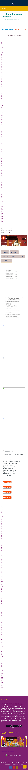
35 (1, 97)
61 (1, 141)
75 (1, 165)
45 (1, 114)
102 (2, 211)
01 (1, 38)
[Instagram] (17, 767)
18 (1, 68)
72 (1, 160)
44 (2, 112)
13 (1, 59)
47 (1, 117)
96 (2, 201)
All (1, 223)
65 (1, 148)
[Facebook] (10, 767)
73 (1, 162)
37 (1, 100)
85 (1, 182)
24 (2, 78)
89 (2, 189)
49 (2, 121)
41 (1, 107)
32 (1, 91)
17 (1, 66)
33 (1, 93)
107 (2, 220)
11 (1, 56)
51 (1, 124)
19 (1, 69)
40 (2, 105)
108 (2, 221)
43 (2, 110)
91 (1, 192)
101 (2, 210)
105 (2, 216)
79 (1, 172)
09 (2, 52)
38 (1, 102)
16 (1, 64)
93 (2, 196)
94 (2, 198)
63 (1, 144)
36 (1, 98)
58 (1, 136)
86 (1, 184)
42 (2, 109)
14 (1, 61)
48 (2, 119)
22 (1, 74)
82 (1, 177)
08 (2, 50)
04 (2, 44)
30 (2, 88)
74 (1, 163)
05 (1, 45)
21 (1, 73)
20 (2, 71)
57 (1, 134)
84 (2, 180)
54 (1, 129)
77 (1, 168)
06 (2, 47)
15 (1, 62)
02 (2, 40)
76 (1, 167)
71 (1, 158)
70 (1, 156)
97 (1, 203)
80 (2, 174)
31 (1, 90)
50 (1, 122)
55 (1, 131)
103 (2, 213)
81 (1, 175)
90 (2, 191)
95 (1, 199)
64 (2, 146)
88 (1, 187)
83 (1, 179)
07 (1, 49)
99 (2, 206)
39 (2, 103)
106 (2, 218)
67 (1, 151)
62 (1, 143)
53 (1, 127)
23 (1, 76)
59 (1, 138)
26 (1, 81)
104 (2, 215)
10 (1, 54)
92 (2, 194)
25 (1, 79)
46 (2, 115)
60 (2, 139)
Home (2, 19)
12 (1, 57)
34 (2, 95)
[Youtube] (14, 767)
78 (1, 170)
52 (1, 126)
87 (1, 186)
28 (1, 85)
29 (2, 86)
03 (2, 42)
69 (2, 155)
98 (2, 204)
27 (1, 83)
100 (2, 208)
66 (1, 150)
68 (1, 153)
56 (1, 133)
